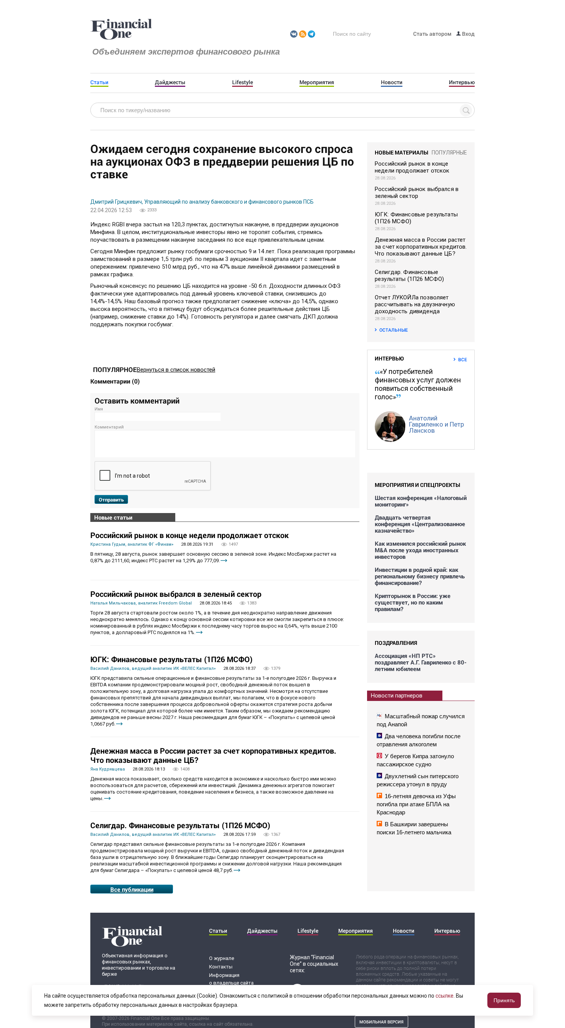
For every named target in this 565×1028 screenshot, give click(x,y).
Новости (391, 82)
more (224, 560)
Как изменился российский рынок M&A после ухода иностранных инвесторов (420, 550)
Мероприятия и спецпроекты (417, 485)
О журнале (221, 958)
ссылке (444, 996)
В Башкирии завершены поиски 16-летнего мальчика (414, 828)
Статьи (99, 82)
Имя (99, 409)
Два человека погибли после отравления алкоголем (418, 740)
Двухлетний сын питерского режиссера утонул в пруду (418, 780)
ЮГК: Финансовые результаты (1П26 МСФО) (171, 659)
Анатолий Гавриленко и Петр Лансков (436, 424)
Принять (504, 1000)
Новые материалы (401, 152)
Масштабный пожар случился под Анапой (421, 720)
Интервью (462, 82)
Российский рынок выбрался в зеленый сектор (175, 594)
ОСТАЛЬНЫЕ (393, 330)
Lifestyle (242, 82)
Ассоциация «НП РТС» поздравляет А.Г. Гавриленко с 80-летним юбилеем (421, 662)
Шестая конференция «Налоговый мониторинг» (421, 501)
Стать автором (432, 33)
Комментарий (109, 427)
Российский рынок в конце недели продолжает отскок (189, 535)
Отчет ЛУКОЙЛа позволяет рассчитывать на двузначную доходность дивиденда (415, 304)
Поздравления (396, 642)
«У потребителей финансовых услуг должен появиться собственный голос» (418, 384)
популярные (449, 152)
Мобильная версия (381, 1022)
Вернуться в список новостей (176, 369)
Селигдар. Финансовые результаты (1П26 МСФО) (180, 825)
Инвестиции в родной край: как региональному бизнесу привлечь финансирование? (420, 576)
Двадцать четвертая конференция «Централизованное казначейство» (420, 524)
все (462, 359)
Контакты (221, 967)
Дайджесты (170, 82)
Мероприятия (316, 82)
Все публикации (131, 889)
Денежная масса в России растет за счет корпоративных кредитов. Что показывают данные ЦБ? (213, 755)
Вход (468, 33)
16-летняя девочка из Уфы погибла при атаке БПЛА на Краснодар (416, 804)
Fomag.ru (121, 29)
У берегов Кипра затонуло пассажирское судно (415, 760)
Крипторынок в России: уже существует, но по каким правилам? (412, 602)
